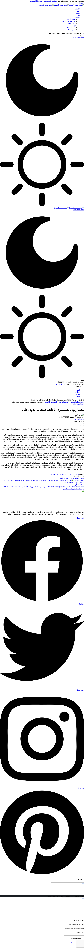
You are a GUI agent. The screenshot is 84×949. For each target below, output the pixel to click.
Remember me (76, 938)
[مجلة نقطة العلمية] (61, 5)
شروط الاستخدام (35, 1)
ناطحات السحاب (62, 474)
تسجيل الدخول (60, 384)
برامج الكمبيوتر (73, 474)
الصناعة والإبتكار (78, 404)
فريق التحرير (79, 419)
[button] (81, 3)
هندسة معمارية (52, 474)
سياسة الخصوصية (50, 1)
